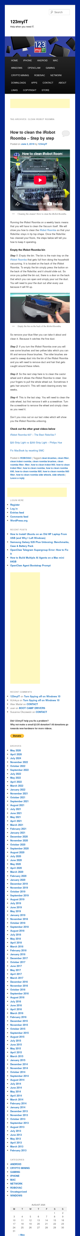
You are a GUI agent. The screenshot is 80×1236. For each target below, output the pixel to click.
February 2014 (18, 1103)
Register (15, 504)
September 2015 (19, 1033)
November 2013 (19, 1115)
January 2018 (17, 954)
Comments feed (19, 516)
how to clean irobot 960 (43, 464)
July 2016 (15, 1001)
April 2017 (16, 974)
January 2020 (17, 880)
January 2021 (17, 832)
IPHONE (27, 60)
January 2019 (17, 915)
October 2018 (17, 923)
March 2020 (16, 872)
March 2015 (16, 1056)
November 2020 (19, 840)
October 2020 (17, 844)
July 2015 (15, 1040)
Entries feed (17, 512)
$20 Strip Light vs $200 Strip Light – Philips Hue (36, 442)
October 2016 (17, 989)
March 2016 (16, 1013)
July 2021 (15, 809)
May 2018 (15, 938)
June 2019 (16, 907)
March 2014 (16, 1099)
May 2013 (15, 1138)
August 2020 (17, 852)
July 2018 (15, 934)
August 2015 (17, 1036)
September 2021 (19, 801)
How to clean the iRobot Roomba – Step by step (32, 135)
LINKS (14, 90)
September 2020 (19, 848)
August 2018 (17, 930)
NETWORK (56, 75)
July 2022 (15, 773)
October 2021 (17, 797)
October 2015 (17, 1028)
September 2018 (19, 926)
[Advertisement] (40, 103)
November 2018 (19, 919)
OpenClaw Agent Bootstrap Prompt (30, 565)
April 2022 (16, 781)
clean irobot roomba (20, 461)
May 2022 (15, 777)
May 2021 (15, 817)
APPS (34, 82)
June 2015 (16, 1044)
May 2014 (15, 1091)
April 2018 (16, 942)
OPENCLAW (34, 67)
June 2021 (16, 813)
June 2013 (16, 1134)
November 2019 (19, 887)
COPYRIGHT (29, 90)
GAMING (50, 67)
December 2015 (19, 1021)
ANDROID (42, 60)
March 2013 (16, 1146)
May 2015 (15, 1048)
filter (27, 464)
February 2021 (18, 828)
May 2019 (15, 911)
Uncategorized (18, 1191)
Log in (14, 508)
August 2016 (17, 997)
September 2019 (19, 895)
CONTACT (48, 82)
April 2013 (16, 1142)
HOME (14, 60)
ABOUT (62, 82)
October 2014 (17, 1072)
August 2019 (17, 899)
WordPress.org (19, 520)
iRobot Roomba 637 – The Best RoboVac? (33, 434)
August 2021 (17, 805)
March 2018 (16, 946)
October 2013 (17, 1119)
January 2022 (17, 789)
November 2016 (19, 985)
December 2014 (19, 1064)
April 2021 (16, 821)
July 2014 (15, 1083)
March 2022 (16, 785)
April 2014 (16, 1095)
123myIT (19, 21)
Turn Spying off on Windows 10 (42, 696)
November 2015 (19, 1025)
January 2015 (17, 1060)
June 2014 (16, 1087)
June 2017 (16, 966)
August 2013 (17, 1127)
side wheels (58, 474)
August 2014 (17, 1080)
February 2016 (18, 1017)
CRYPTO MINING (20, 75)
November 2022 (19, 762)
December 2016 (19, 981)
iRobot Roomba (48, 230)
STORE (45, 90)
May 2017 (15, 970)
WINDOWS (16, 67)
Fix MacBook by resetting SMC (27, 450)
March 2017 (16, 978)
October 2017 (17, 962)
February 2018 (18, 950)
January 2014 (17, 1107)
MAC (55, 60)
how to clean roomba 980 (28, 471)
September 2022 (19, 770)
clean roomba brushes (44, 461)
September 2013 (19, 1123)
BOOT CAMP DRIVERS (32, 708)
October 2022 (17, 766)
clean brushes (49, 458)
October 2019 (17, 891)
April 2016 (16, 1009)
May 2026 (15, 750)
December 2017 (19, 958)
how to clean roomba (34, 468)
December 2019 (19, 883)
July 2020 (15, 856)
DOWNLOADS (18, 82)
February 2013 (18, 1150)
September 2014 (19, 1076)
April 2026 (16, 754)
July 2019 (15, 903)
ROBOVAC (39, 75)
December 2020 (19, 836)
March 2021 (16, 825)
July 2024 (15, 758)
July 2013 (15, 1131)
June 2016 (16, 1005)
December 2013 (19, 1111)
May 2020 (15, 864)
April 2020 (16, 868)
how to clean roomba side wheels (33, 474)
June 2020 (16, 860)
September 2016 (19, 993)
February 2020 (18, 876)
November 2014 (19, 1068)
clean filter (63, 458)
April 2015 (16, 1052)
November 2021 (19, 793)
